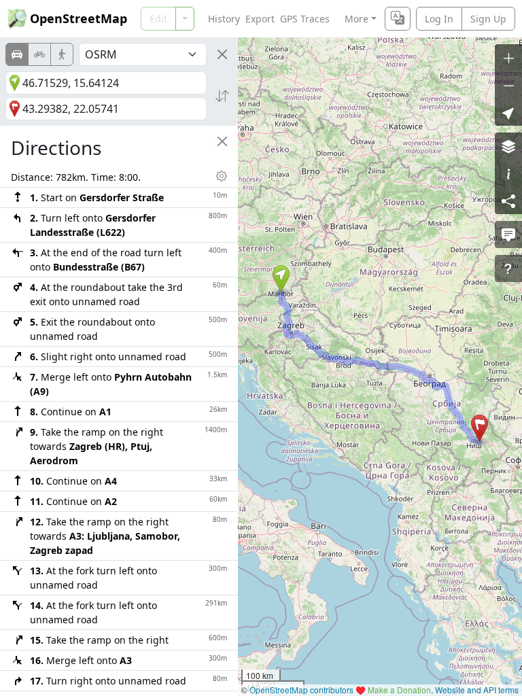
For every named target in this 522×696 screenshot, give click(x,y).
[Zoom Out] (508, 85)
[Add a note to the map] (508, 234)
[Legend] (508, 173)
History (224, 18)
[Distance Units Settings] (221, 176)
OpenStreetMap (78, 18)
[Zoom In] (508, 57)
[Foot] (61, 54)
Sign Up (488, 18)
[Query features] (508, 268)
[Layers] (508, 146)
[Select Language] (398, 19)
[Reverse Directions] (222, 96)
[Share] (508, 200)
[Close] (222, 54)
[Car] (17, 54)
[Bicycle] (39, 54)
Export (260, 18)
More (356, 18)
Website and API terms (477, 689)
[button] (281, 278)
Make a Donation (399, 689)
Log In (439, 18)
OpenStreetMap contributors (301, 689)
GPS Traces (305, 18)
